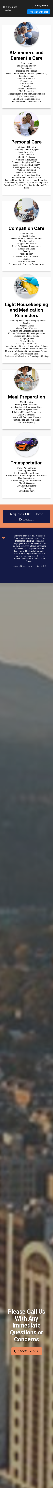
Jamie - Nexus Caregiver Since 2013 (29, 566)
